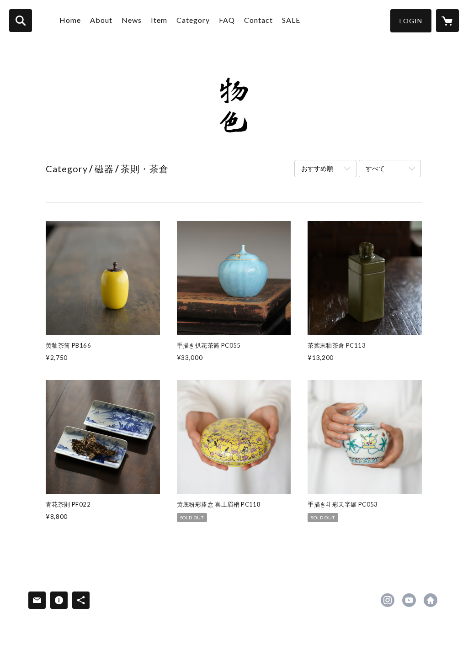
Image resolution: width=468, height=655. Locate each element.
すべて (375, 168)
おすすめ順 (317, 168)
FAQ (227, 20)
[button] (410, 20)
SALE (291, 20)
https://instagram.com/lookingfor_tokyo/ (387, 600)
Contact (258, 20)
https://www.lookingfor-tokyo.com (430, 600)
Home (70, 20)
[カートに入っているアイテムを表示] (447, 20)
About (101, 20)
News (132, 20)
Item (159, 20)
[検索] (20, 20)
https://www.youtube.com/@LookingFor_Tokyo (409, 600)
